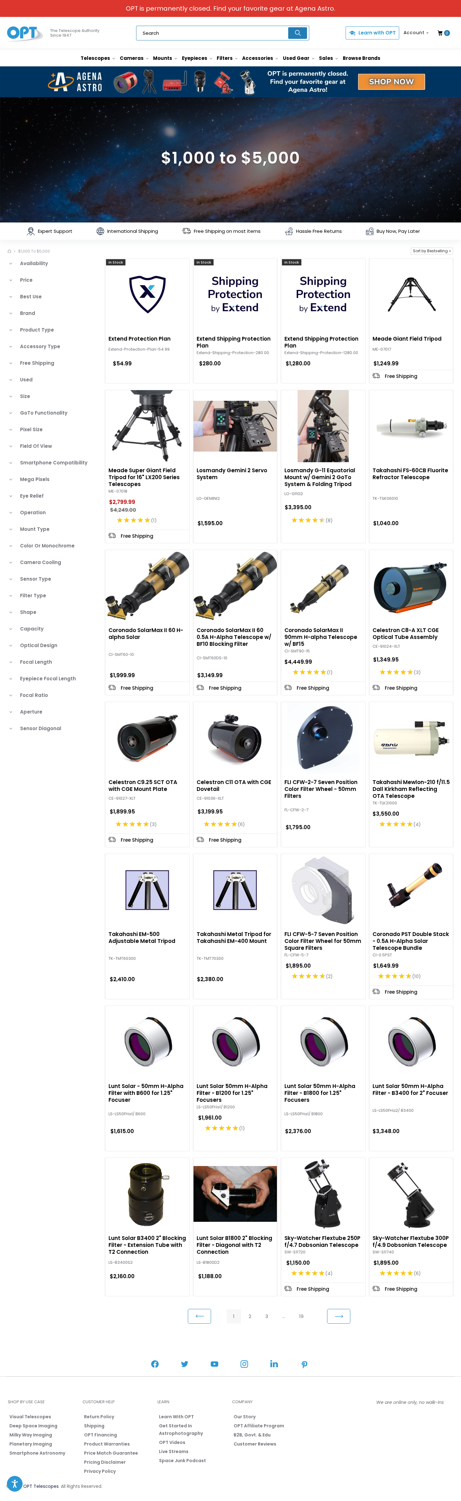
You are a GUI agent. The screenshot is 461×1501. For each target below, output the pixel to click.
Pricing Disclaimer (105, 1462)
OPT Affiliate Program (259, 1426)
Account (414, 32)
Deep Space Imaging (33, 1426)
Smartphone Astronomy (37, 1453)
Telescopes (96, 58)
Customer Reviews (255, 1444)
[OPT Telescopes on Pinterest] (305, 1365)
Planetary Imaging (30, 1444)
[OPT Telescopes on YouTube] (214, 1364)
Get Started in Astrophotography (181, 1429)
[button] (432, 251)
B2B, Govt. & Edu (252, 1435)
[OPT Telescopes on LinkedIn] (274, 1364)
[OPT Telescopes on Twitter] (184, 1364)
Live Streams (173, 1451)
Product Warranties (107, 1444)
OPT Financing (100, 1435)
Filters (225, 58)
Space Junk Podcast (182, 1460)
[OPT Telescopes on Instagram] (244, 1364)
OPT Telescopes (41, 1486)
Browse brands (361, 58)
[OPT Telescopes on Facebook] (155, 1364)
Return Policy (99, 1417)
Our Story (245, 1417)
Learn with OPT (377, 32)
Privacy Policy (100, 1471)
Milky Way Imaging (30, 1435)
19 (301, 1316)
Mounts (163, 58)
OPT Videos (172, 1442)
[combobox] (222, 33)
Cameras (132, 58)
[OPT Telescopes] (25, 33)
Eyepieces (195, 58)
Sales (326, 58)
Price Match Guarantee (111, 1453)
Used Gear (296, 58)
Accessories (258, 58)
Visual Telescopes (30, 1417)
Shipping (94, 1426)
